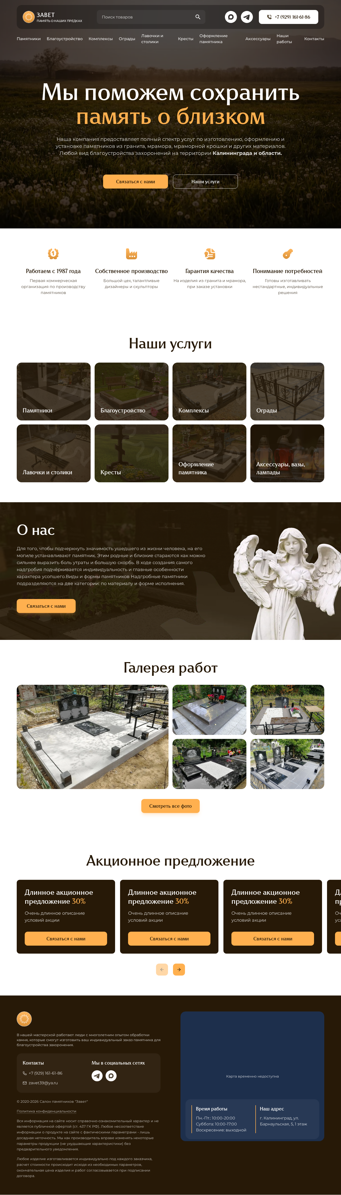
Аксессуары (258, 38)
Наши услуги (205, 181)
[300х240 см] (93, 737)
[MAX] (111, 1075)
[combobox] (151, 17)
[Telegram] (97, 1075)
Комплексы (101, 38)
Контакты (314, 38)
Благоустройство (65, 38)
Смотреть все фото (170, 806)
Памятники (29, 38)
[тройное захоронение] (287, 764)
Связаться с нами (135, 181)
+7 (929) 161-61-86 (292, 17)
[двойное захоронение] (209, 710)
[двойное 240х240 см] (287, 710)
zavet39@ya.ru (43, 1083)
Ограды (127, 38)
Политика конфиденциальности (46, 1111)
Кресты (185, 38)
